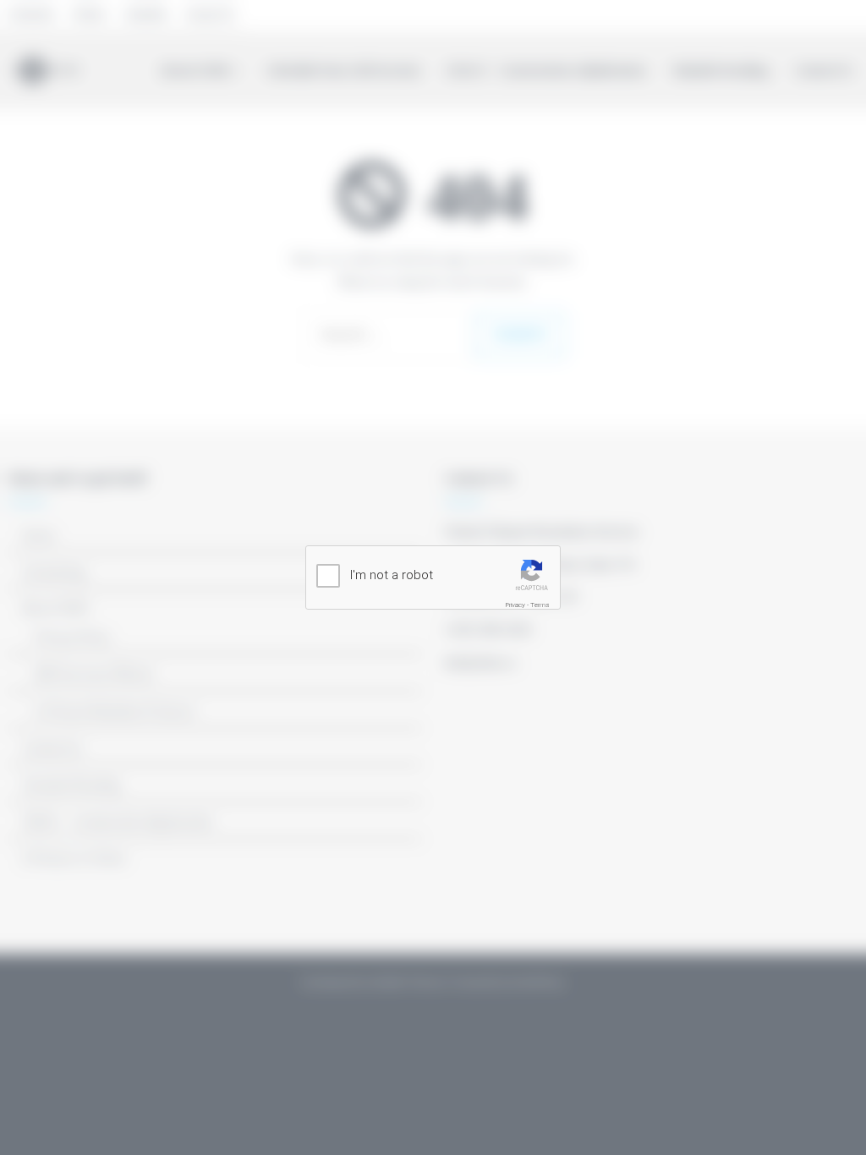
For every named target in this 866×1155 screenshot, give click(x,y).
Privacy (515, 605)
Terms (540, 605)
